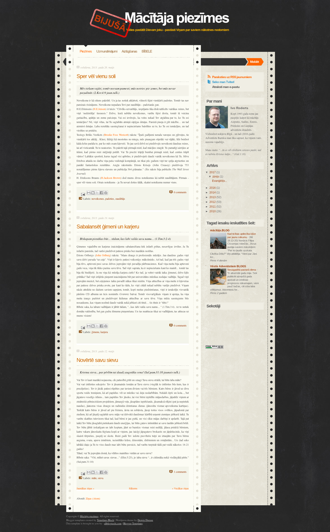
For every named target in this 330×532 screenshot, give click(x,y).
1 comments (180, 471)
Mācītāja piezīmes (89, 516)
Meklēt (254, 61)
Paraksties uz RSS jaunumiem (231, 77)
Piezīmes (86, 51)
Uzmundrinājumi (106, 51)
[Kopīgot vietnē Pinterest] (105, 192)
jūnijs (216, 176)
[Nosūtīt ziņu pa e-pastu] (83, 194)
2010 (212, 211)
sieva (100, 478)
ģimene (95, 332)
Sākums (133, 488)
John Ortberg (103, 255)
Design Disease (145, 520)
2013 (212, 197)
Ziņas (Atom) (93, 498)
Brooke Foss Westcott (116, 134)
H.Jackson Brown (111, 178)
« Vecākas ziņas (180, 488)
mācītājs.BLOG (219, 230)
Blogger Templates (133, 523)
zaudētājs (120, 198)
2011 (212, 206)
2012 (212, 202)
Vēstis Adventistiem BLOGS (228, 266)
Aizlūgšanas (129, 51)
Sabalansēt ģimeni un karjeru (108, 226)
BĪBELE (147, 51)
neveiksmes (98, 198)
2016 (212, 187)
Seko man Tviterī (223, 82)
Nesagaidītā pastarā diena (242, 269)
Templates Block (105, 520)
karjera (104, 332)
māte (94, 478)
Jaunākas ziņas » (85, 488)
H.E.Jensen (99, 109)
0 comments (180, 192)
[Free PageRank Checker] (214, 347)
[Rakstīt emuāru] (93, 192)
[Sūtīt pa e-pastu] (88, 192)
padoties (109, 198)
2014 (212, 192)
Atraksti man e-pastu (226, 87)
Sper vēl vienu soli (96, 76)
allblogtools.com (112, 523)
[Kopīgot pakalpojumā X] (97, 192)
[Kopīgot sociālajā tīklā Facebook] (101, 192)
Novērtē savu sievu (97, 360)
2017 (212, 172)
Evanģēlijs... (219, 180)
